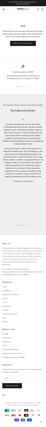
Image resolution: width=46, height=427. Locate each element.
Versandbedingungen (10, 349)
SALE (4, 318)
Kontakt (5, 334)
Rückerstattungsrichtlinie (11, 353)
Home (4, 287)
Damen (5, 298)
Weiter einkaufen (23, 43)
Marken (5, 322)
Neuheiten (6, 291)
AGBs (4, 346)
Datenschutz (7, 338)
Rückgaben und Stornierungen (13, 357)
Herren (5, 302)
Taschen (5, 310)
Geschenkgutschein (9, 314)
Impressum (6, 342)
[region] (23, 74)
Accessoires (7, 306)
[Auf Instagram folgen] (3, 395)
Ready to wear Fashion (10, 295)
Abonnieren (12, 386)
